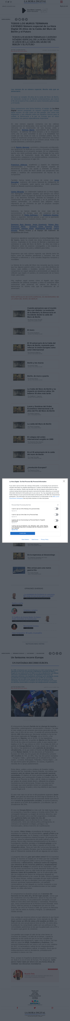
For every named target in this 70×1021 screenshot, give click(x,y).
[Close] (64, 481)
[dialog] (35, 510)
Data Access (35, 539)
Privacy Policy (44, 539)
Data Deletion (25, 539)
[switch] (56, 509)
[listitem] (35, 505)
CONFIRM (23, 533)
